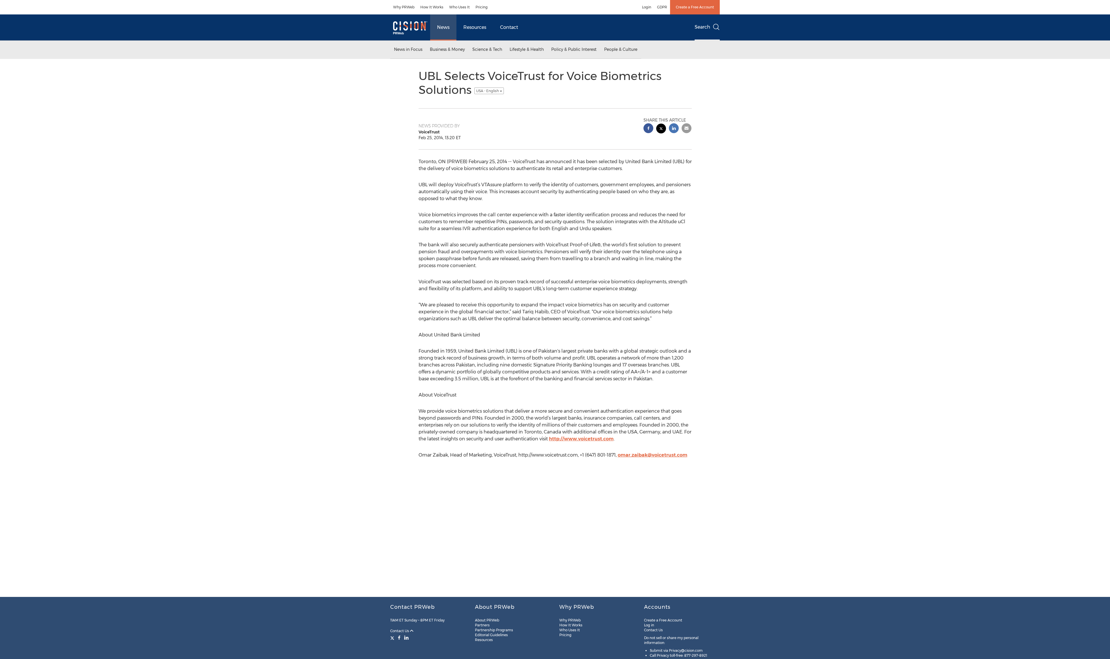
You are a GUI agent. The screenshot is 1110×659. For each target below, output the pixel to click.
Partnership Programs (494, 630)
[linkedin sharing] (674, 129)
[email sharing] (686, 129)
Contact (509, 27)
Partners (482, 625)
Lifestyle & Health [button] (527, 49)
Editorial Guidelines (491, 635)
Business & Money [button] (447, 49)
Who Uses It (459, 7)
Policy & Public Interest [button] (574, 49)
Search (702, 27)
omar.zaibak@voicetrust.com (652, 455)
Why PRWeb (404, 7)
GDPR (662, 7)
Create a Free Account (695, 7)
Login (646, 7)
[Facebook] (399, 638)
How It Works (431, 7)
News (443, 27)
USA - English (488, 91)
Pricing (482, 7)
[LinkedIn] (406, 638)
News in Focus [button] (408, 49)
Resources (474, 27)
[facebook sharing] (648, 129)
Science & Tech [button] (487, 49)
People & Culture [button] (620, 49)
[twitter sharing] (661, 129)
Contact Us (400, 631)
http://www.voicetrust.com (581, 439)
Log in (649, 625)
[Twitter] (393, 638)
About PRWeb (487, 620)
